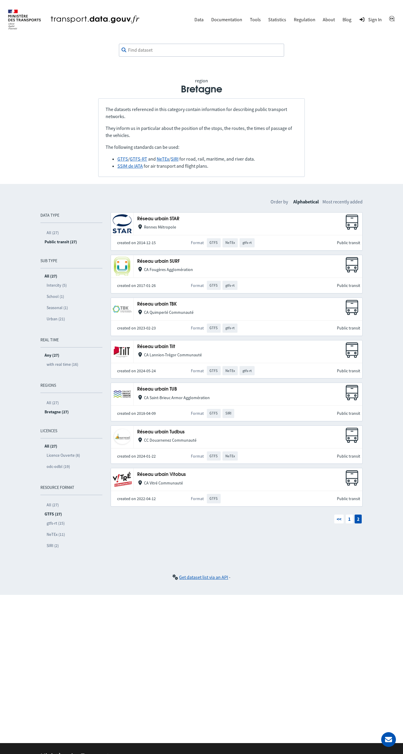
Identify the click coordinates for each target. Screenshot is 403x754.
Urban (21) (56, 318)
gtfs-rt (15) (56, 523)
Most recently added (342, 202)
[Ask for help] (388, 739)
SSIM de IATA (130, 166)
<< (339, 519)
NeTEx (163, 159)
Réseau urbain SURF (158, 261)
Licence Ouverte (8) (63, 455)
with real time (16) (62, 364)
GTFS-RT (138, 159)
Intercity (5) (57, 285)
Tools (255, 19)
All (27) (53, 232)
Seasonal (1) (57, 307)
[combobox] (201, 50)
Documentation (226, 19)
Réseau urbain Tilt (156, 347)
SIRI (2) (53, 545)
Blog (347, 19)
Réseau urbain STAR (158, 219)
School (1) (55, 296)
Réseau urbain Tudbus (161, 432)
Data (199, 19)
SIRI (174, 159)
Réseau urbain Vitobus (161, 474)
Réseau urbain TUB (157, 389)
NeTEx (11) (56, 534)
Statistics (277, 19)
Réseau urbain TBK (157, 304)
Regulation (304, 19)
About (329, 19)
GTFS (122, 159)
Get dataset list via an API (203, 577)
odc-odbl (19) (58, 466)
